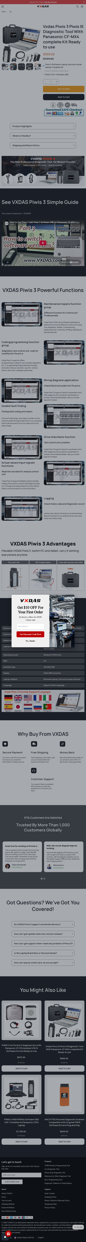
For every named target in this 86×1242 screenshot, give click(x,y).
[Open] (5, 1236)
